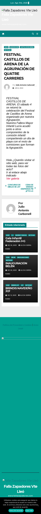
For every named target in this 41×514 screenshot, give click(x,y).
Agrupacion (14, 47)
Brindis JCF (15, 285)
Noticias (8, 50)
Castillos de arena (27, 47)
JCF (22, 285)
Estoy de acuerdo (16, 510)
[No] (38, 506)
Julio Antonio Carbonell (25, 85)
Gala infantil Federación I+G (15, 240)
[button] (33, 34)
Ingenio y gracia (21, 235)
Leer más (29, 510)
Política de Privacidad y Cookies (17, 325)
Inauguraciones (23, 257)
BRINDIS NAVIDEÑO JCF (18, 290)
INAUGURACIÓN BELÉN (16, 265)
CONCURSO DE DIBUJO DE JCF (14, 186)
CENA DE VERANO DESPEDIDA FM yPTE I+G (27, 188)
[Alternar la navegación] (37, 34)
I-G (12, 235)
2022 (6, 47)
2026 (7, 235)
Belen (13, 257)
